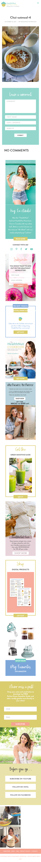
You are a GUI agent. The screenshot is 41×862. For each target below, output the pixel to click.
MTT (20, 859)
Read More (20, 239)
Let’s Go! (20, 332)
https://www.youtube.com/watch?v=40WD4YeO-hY (21, 311)
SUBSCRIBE (20, 724)
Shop (13, 851)
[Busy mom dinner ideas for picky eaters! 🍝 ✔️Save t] (10, 816)
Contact (35, 851)
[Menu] (38, 3)
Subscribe (6, 851)
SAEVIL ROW (36, 856)
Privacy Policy (25, 851)
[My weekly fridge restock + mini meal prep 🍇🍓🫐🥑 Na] (10, 837)
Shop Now (21, 660)
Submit (21, 285)
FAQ (17, 851)
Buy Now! (21, 379)
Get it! (20, 497)
